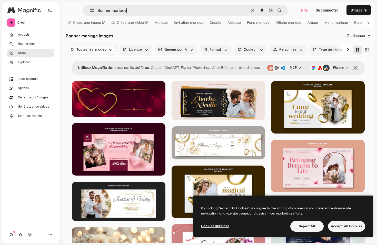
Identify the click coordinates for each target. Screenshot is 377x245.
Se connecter (327, 10)
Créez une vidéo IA (132, 22)
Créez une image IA (89, 22)
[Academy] (20, 235)
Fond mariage (258, 22)
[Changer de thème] (30, 235)
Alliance (234, 22)
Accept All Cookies (346, 226)
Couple (215, 22)
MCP (293, 68)
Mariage (161, 22)
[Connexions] (11, 235)
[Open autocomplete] (90, 10)
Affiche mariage (288, 22)
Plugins (338, 68)
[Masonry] (357, 50)
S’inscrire (359, 10)
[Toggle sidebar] (50, 10)
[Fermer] (355, 68)
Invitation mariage (188, 22)
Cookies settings (215, 226)
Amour (312, 22)
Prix (304, 10)
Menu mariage (336, 22)
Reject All (307, 226)
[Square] (367, 50)
